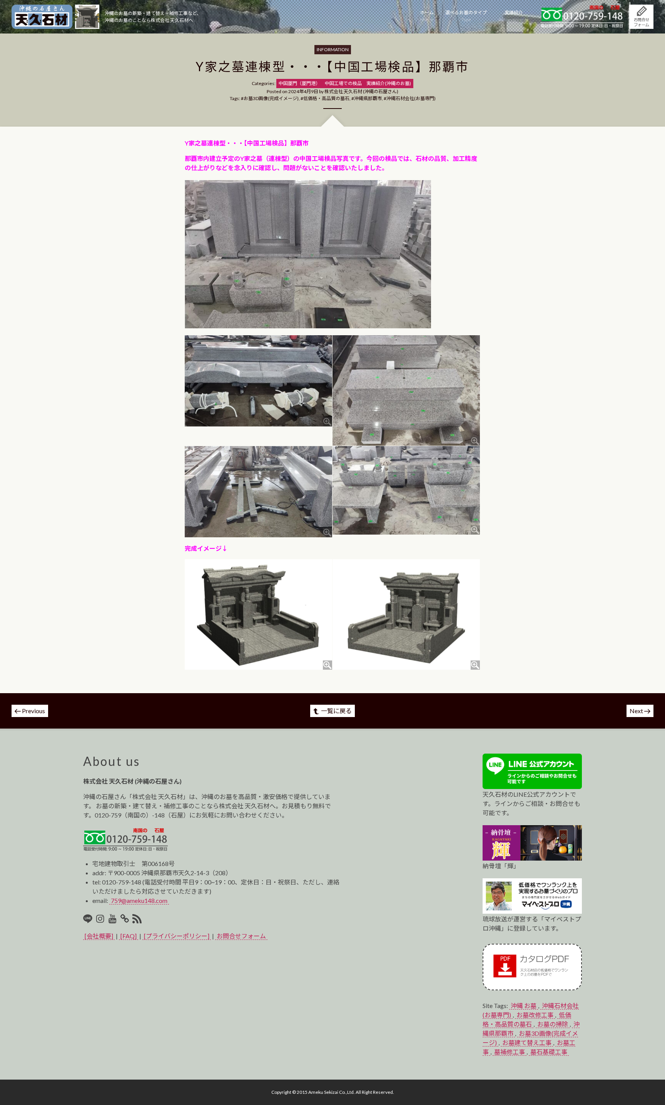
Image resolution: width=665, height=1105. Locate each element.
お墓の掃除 (552, 1024)
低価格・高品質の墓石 (326, 98)
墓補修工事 (509, 1051)
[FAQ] (128, 936)
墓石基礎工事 (548, 1051)
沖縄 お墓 (523, 1005)
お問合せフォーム (241, 936)
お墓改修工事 (534, 1014)
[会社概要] (99, 936)
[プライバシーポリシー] (176, 936)
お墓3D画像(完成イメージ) (271, 98)
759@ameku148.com (139, 900)
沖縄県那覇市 (368, 98)
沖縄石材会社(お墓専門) (411, 98)
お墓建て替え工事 (526, 1042)
